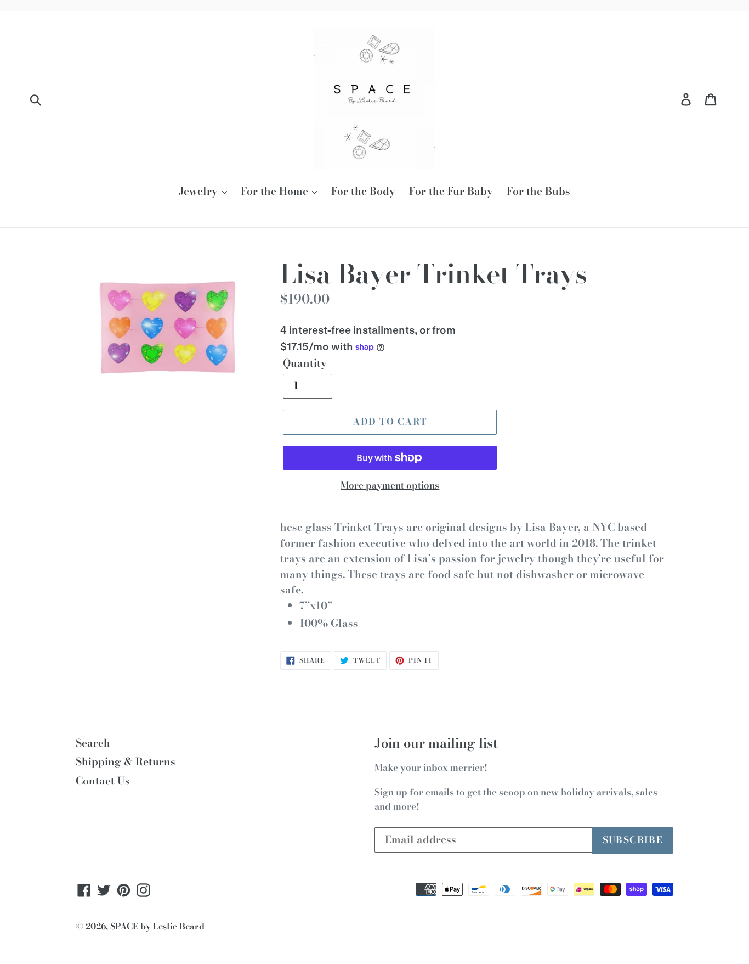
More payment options (390, 485)
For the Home (276, 191)
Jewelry (199, 191)
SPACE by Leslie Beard (157, 926)
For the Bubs (538, 191)
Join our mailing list (436, 744)
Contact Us (103, 781)
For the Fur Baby (451, 191)
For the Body (363, 191)
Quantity (305, 363)
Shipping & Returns (125, 762)
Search (93, 743)
